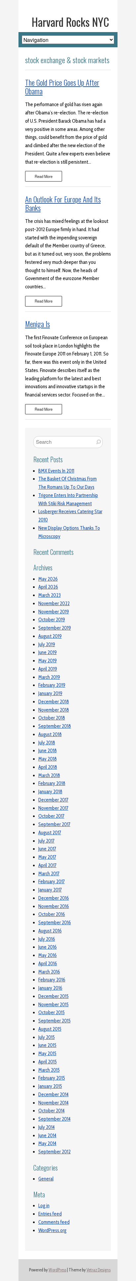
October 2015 (51, 1012)
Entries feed (50, 1214)
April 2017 (47, 865)
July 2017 (46, 841)
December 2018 (53, 702)
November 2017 (53, 808)
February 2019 (51, 685)
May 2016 (47, 955)
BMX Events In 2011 (56, 471)
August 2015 (49, 1029)
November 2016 (53, 906)
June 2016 (47, 947)
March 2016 (49, 972)
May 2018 (47, 759)
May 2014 (47, 1143)
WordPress (57, 1269)
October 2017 (51, 816)
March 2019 (49, 677)
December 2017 (53, 800)
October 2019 (51, 620)
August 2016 (50, 931)
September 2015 (54, 1021)
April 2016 (47, 964)
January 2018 (50, 792)
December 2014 (53, 1094)
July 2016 (46, 939)
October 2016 (51, 914)
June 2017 (47, 849)
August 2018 (50, 734)
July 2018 (46, 743)
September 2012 (54, 1152)
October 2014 (51, 1111)
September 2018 (54, 726)
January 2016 (50, 988)
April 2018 (47, 767)
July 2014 (46, 1127)
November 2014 (53, 1103)
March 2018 (49, 775)
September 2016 (54, 923)
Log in (44, 1206)
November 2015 (53, 1005)
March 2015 (49, 1070)
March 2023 (49, 595)
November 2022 (54, 603)
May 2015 (47, 1053)
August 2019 (50, 636)
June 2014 (47, 1135)
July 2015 (46, 1037)
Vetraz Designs (98, 1269)
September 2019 (54, 628)
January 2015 (50, 1086)
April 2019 (47, 669)
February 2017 (51, 882)
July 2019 (46, 644)
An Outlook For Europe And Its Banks (63, 203)
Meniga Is (37, 323)
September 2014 (54, 1119)
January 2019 (50, 693)
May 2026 (48, 579)
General (45, 1179)
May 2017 (47, 857)
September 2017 (54, 824)
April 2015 (47, 1062)
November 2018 (53, 710)
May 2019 (47, 661)
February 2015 (51, 1078)
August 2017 (49, 833)
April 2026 (48, 587)
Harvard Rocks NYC (70, 22)
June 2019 (47, 652)
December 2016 (53, 898)
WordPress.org (52, 1230)
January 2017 (50, 890)
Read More (43, 176)
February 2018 (51, 783)
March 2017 (48, 874)
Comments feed (54, 1222)
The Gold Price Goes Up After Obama (62, 87)
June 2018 (47, 751)
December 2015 (53, 996)
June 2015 (47, 1045)
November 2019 (53, 612)
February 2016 (51, 980)
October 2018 (51, 718)
